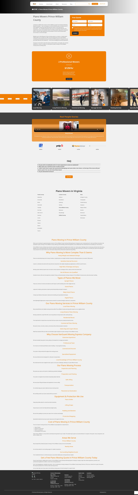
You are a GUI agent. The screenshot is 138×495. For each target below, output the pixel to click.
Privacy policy (81, 480)
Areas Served (49, 4)
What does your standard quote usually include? (51, 166)
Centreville (40, 205)
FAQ (79, 478)
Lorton (39, 217)
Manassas (61, 210)
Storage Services (96, 108)
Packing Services (116, 108)
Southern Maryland (91, 476)
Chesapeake (82, 199)
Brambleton (61, 199)
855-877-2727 (102, 3)
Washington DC (90, 477)
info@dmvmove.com (54, 483)
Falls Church (40, 212)
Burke (39, 202)
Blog (71, 4)
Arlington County (83, 197)
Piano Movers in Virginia (69, 191)
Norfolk (82, 210)
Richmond (82, 212)
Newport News (83, 207)
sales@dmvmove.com (69, 482)
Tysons (39, 230)
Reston (39, 225)
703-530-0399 (67, 481)
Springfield (40, 228)
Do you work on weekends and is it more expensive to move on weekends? (58, 165)
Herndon (39, 215)
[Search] (89, 4)
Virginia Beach (83, 215)
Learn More (69, 79)
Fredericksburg (83, 202)
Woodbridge (61, 212)
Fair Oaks (39, 210)
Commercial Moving (78, 108)
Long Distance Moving (59, 108)
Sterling (60, 205)
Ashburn (60, 197)
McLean (39, 220)
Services (41, 4)
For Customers (82, 477)
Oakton (39, 223)
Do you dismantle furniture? (46, 171)
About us (80, 474)
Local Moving (37, 108)
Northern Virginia (90, 474)
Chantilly (39, 207)
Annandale (40, 199)
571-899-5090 (53, 481)
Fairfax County (41, 194)
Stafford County (62, 215)
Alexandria (40, 197)
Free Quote (94, 4)
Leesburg (61, 202)
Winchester (82, 217)
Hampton (82, 205)
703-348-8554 (67, 479)
